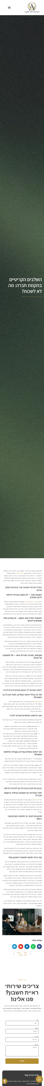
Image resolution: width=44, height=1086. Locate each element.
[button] (9, 8)
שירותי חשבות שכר (31, 601)
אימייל (36, 1036)
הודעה (37, 1044)
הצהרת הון (38, 800)
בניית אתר (20, 573)
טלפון (37, 1028)
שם (38, 1020)
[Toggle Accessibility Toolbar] (5, 1081)
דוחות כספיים (37, 701)
